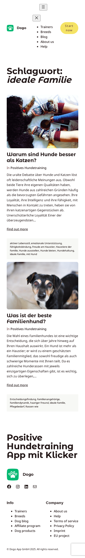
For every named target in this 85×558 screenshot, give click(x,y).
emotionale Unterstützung (46, 243)
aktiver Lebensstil (20, 243)
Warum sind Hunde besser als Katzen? (41, 157)
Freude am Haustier (43, 246)
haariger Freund (39, 402)
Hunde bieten (48, 250)
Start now (69, 28)
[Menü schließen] (37, 18)
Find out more (17, 229)
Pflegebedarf (17, 406)
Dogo (21, 28)
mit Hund (31, 254)
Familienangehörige (48, 399)
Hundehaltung (65, 250)
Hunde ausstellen (29, 250)
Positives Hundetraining (28, 168)
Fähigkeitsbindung (20, 246)
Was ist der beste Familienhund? (29, 318)
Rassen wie (32, 406)
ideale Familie (17, 254)
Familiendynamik (19, 402)
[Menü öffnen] (43, 7)
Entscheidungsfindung (23, 399)
